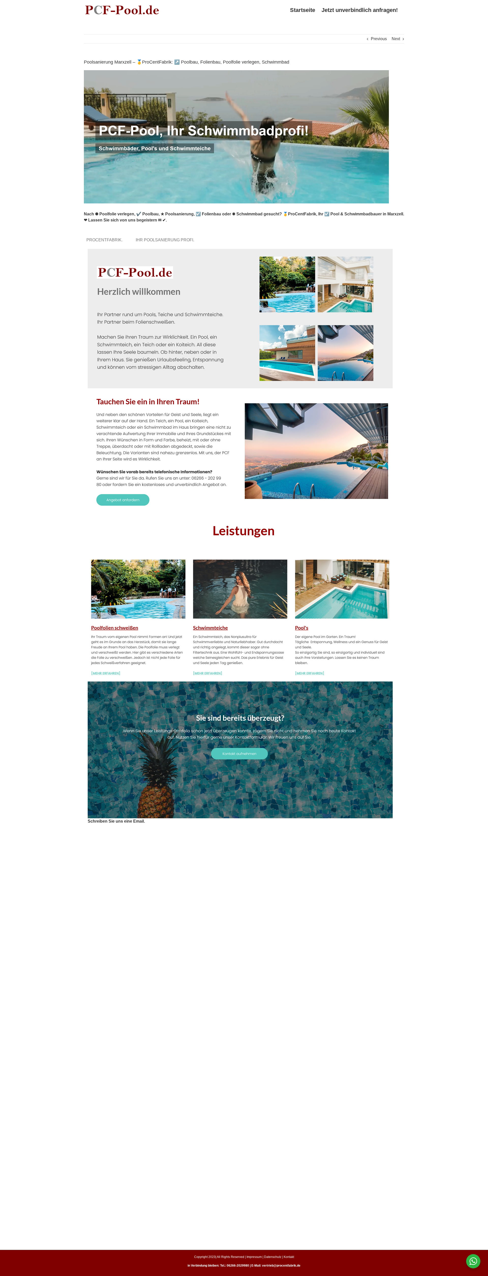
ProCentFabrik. (105, 240)
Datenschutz (272, 1257)
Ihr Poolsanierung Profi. (166, 240)
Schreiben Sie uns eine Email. (116, 821)
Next (396, 39)
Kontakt (289, 1257)
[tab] (105, 239)
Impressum (254, 1257)
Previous (379, 39)
